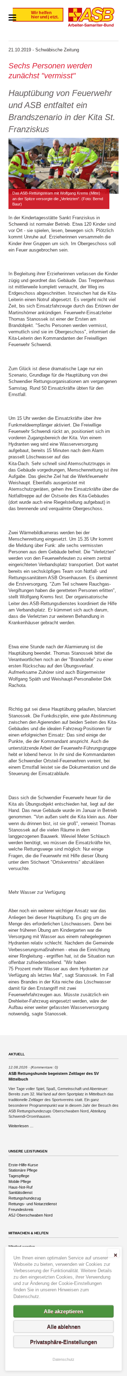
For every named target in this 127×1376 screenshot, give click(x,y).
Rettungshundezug (24, 1198)
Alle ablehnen (63, 1327)
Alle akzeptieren (63, 1311)
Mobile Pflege (19, 1181)
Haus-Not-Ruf (20, 1187)
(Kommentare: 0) (44, 1067)
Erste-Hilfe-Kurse (23, 1165)
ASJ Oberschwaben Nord (30, 1215)
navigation (12, 17)
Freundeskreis (21, 1209)
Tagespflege (18, 1176)
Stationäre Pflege (22, 1170)
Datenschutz (63, 1359)
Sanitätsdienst (20, 1192)
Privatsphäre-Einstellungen (63, 1342)
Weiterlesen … (21, 1126)
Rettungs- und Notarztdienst (32, 1204)
